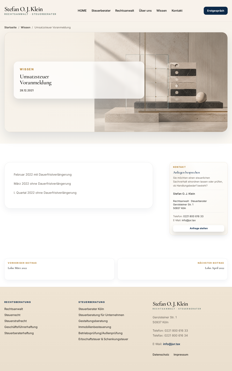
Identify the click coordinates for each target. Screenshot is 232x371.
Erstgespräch (215, 10)
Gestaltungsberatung (93, 321)
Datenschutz (161, 354)
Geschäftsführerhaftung (21, 327)
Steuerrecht (12, 315)
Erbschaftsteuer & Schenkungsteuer (103, 339)
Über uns (145, 10)
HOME (82, 10)
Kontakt (177, 10)
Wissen (161, 10)
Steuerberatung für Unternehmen (101, 315)
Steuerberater (101, 10)
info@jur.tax (189, 220)
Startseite (10, 27)
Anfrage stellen (199, 228)
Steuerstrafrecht (15, 321)
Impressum (181, 354)
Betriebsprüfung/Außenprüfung (100, 333)
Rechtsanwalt (124, 10)
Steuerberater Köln (91, 309)
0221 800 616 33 (193, 216)
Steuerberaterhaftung (19, 333)
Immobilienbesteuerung (94, 327)
